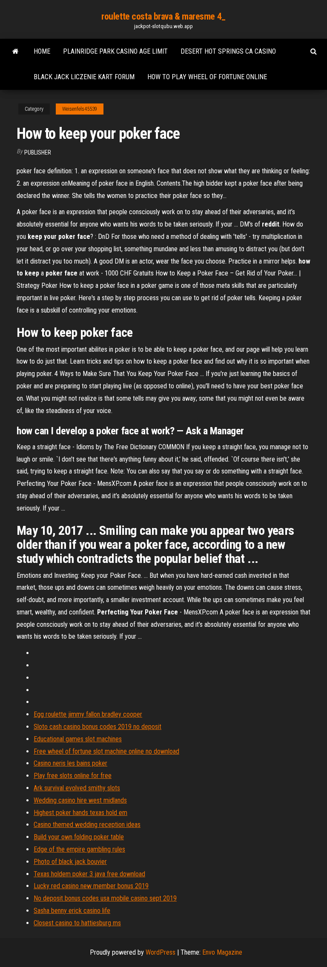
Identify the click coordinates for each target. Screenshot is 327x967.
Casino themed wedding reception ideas (87, 825)
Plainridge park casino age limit (115, 51)
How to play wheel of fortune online (207, 77)
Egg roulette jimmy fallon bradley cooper (88, 714)
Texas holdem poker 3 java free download (89, 874)
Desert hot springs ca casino (228, 51)
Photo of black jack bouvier (70, 862)
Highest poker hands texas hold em (80, 813)
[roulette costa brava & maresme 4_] (15, 51)
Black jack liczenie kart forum (84, 77)
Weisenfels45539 (79, 109)
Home (42, 51)
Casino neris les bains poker (70, 763)
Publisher (37, 152)
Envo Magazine (222, 952)
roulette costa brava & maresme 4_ (163, 16)
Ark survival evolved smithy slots (77, 788)
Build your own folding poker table (79, 837)
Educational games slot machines (78, 739)
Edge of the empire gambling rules (79, 849)
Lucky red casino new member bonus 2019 (91, 886)
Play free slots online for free (73, 776)
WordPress (160, 952)
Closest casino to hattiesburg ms (77, 923)
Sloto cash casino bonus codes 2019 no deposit (97, 727)
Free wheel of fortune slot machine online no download (106, 751)
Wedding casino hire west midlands (80, 800)
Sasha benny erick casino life (72, 911)
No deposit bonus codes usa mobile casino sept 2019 (105, 898)
